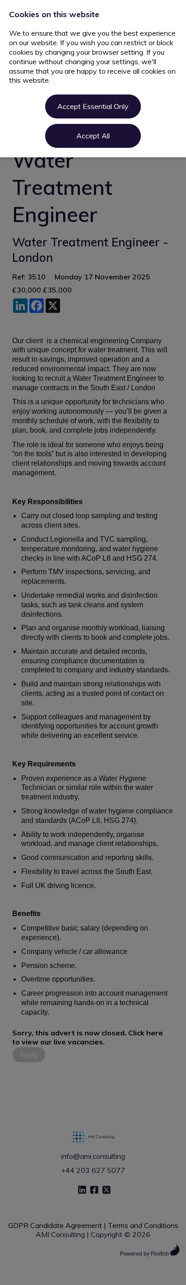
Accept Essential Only (93, 106)
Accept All (93, 135)
